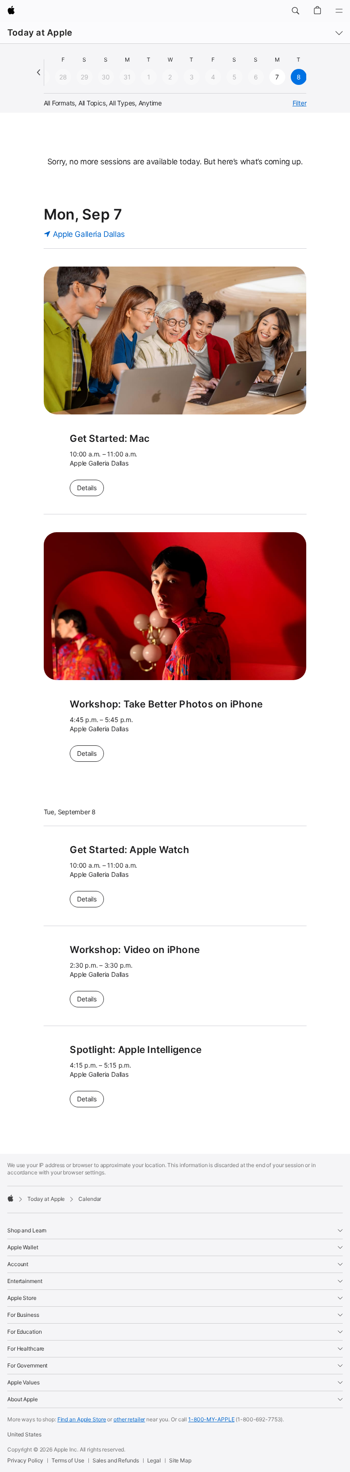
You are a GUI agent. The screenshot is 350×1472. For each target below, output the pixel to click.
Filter (300, 103)
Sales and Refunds (116, 1460)
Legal (154, 1460)
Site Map (180, 1460)
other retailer (129, 1419)
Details (90, 488)
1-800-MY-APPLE (211, 1419)
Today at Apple (39, 32)
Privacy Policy (25, 1460)
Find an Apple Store (81, 1419)
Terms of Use (67, 1460)
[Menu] (339, 11)
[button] (295, 11)
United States (24, 1434)
